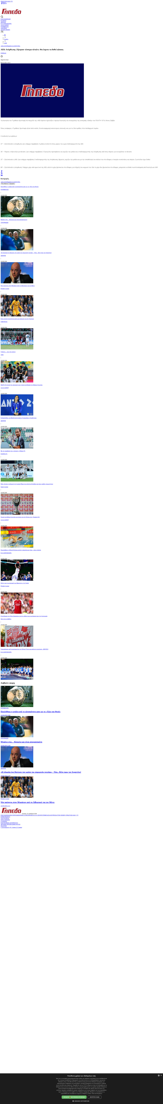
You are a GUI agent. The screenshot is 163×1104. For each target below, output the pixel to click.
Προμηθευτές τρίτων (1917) (80, 1085)
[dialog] (81, 1088)
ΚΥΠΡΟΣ (3, 20)
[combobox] (159, 1075)
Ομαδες (6, 39)
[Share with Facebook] (2, 171)
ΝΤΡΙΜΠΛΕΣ (5, 26)
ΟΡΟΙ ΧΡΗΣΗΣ (5, 820)
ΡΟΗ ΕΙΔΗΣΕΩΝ (6, 19)
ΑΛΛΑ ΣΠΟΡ (5, 25)
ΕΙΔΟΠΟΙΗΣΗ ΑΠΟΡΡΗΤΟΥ (9, 823)
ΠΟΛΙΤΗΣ (4, 826)
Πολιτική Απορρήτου (97, 1093)
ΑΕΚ (5, 43)
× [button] (161, 1075)
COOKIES (4, 821)
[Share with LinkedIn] (2, 175)
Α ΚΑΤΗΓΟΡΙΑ (15, 46)
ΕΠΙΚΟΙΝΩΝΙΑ (5, 816)
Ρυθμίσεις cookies (86, 1093)
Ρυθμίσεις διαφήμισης (84, 1092)
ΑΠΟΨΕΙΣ (4, 28)
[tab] (5, 184)
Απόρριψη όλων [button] (94, 1097)
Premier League (5, 798)
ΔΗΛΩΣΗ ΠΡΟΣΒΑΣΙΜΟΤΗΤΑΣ (10, 824)
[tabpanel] (81, 432)
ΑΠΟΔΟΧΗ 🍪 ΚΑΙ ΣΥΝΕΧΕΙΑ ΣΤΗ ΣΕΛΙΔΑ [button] (74, 1097)
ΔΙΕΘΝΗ (3, 22)
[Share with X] (2, 173)
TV (12, 1)
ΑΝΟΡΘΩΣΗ (7, 46)
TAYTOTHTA (5, 818)
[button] (81, 1101)
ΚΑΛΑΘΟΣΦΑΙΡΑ (6, 23)
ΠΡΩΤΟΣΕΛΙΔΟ (6, 1)
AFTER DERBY (5, 29)
